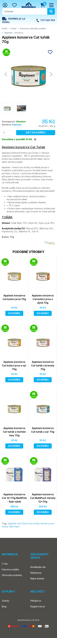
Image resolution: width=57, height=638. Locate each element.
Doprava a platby (10, 569)
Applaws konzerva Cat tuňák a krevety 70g (42, 365)
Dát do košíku (35, 132)
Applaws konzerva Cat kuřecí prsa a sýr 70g (14, 365)
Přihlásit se (35, 600)
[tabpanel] (28, 194)
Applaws (17, 124)
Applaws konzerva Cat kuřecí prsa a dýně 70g (43, 299)
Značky (5, 600)
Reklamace (35, 572)
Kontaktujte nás (38, 567)
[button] (51, 5)
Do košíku (14, 313)
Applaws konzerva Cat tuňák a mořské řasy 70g (14, 432)
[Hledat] (51, 11)
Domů (4, 28)
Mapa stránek (37, 578)
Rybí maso (14, 526)
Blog (4, 606)
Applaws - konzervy (13, 32)
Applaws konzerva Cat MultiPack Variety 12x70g (42, 498)
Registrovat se (37, 606)
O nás (5, 563)
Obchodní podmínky (12, 575)
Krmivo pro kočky (30, 523)
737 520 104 (47, 20)
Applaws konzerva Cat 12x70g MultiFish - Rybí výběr (14, 498)
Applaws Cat (14, 523)
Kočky (13, 28)
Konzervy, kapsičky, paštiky (33, 28)
